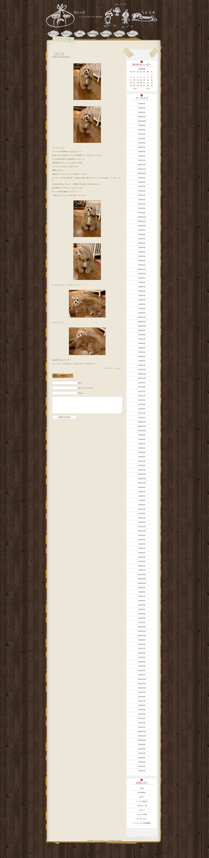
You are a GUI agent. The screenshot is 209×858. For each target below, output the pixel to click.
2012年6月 (141, 653)
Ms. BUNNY (142, 792)
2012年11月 (142, 631)
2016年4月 (141, 457)
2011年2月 (141, 723)
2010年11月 (142, 736)
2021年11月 (142, 169)
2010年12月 (142, 731)
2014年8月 (141, 540)
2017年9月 (141, 383)
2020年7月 (141, 239)
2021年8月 (141, 182)
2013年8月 (141, 592)
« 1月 (135, 88)
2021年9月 (141, 178)
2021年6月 (141, 191)
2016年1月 (141, 470)
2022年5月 (141, 143)
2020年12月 (142, 217)
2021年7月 (141, 186)
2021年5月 (141, 195)
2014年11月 (142, 531)
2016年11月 (142, 426)
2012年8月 (141, 644)
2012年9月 (141, 640)
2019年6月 (141, 291)
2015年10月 (142, 483)
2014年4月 (141, 557)
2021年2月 (141, 208)
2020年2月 (141, 260)
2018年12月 (142, 317)
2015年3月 (141, 513)
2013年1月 (141, 622)
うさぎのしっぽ (142, 806)
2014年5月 (141, 553)
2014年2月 (141, 566)
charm (142, 788)
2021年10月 (142, 173)
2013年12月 (142, 574)
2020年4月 (141, 252)
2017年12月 (142, 369)
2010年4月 (141, 766)
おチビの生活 (93, 34)
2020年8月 (141, 234)
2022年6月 (141, 138)
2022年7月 (141, 134)
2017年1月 (141, 417)
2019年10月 (142, 274)
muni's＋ (142, 797)
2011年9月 (141, 692)
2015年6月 (141, 500)
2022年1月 (141, 160)
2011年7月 (141, 701)
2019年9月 (141, 278)
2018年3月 (141, 356)
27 (144, 85)
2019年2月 (141, 308)
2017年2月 (141, 413)
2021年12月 (142, 165)
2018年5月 (141, 348)
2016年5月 (141, 452)
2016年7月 (141, 444)
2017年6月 (141, 396)
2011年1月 (141, 727)
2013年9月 (141, 588)
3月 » (148, 88)
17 (134, 83)
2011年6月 (141, 705)
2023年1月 (141, 112)
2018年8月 (141, 335)
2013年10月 (142, 583)
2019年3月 (141, 304)
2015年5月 (141, 505)
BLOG (80, 34)
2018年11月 (142, 322)
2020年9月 (141, 230)
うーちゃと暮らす (142, 801)
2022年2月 (141, 156)
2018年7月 (141, 339)
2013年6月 (141, 601)
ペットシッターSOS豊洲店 (142, 823)
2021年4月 (141, 199)
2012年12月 (142, 627)
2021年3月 (141, 204)
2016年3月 (141, 461)
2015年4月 (141, 509)
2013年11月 (142, 579)
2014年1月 (141, 570)
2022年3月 (141, 151)
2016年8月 (141, 439)
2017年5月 (141, 400)
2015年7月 (141, 496)
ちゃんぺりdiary (142, 814)
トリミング (117, 368)
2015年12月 (142, 474)
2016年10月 (142, 431)
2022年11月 (142, 117)
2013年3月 (141, 614)
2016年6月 (141, 448)
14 (148, 80)
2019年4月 (141, 300)
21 (148, 83)
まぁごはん (119, 34)
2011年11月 (142, 683)
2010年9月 (141, 744)
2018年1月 (141, 365)
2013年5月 (141, 605)
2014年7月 (141, 544)
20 (144, 83)
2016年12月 (142, 422)
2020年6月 (141, 243)
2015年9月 (141, 487)
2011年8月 (141, 697)
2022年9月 (141, 125)
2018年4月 (141, 352)
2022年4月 (141, 147)
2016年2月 (141, 465)
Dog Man (73, 151)
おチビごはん (106, 34)
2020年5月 (141, 247)
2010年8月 (141, 749)
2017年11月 (142, 374)
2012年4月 (141, 662)
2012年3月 (141, 666)
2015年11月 (142, 479)
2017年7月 (141, 391)
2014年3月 (141, 561)
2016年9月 (141, 435)
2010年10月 (142, 740)
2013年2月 (141, 618)
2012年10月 (142, 635)
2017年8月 (141, 387)
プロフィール (67, 34)
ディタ (110, 368)
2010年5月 (141, 762)
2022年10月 (142, 121)
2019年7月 (141, 287)
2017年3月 (141, 409)
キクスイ (142, 810)
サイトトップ (53, 34)
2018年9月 (141, 330)
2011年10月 (142, 688)
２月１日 (58, 53)
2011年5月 (141, 710)
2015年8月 (141, 492)
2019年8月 (141, 282)
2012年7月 (141, 649)
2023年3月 (141, 104)
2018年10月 (142, 326)
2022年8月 (141, 130)
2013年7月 (141, 596)
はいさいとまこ (142, 819)
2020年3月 (141, 256)
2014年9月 (141, 535)
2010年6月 (141, 758)
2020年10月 (142, 226)
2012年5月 (141, 657)
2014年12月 (142, 526)
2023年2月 (141, 108)
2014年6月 (141, 548)
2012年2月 (141, 670)
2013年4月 (141, 609)
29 (152, 85)
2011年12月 (142, 679)
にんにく (133, 34)
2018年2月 (141, 361)
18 (138, 83)
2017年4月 (141, 404)
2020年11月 (142, 221)
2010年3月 (141, 771)
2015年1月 (141, 522)
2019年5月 (141, 295)
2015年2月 (141, 518)
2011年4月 (141, 714)
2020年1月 (141, 265)
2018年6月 (141, 343)
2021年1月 (141, 213)
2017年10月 (142, 378)
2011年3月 (141, 718)
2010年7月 (141, 753)
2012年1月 (141, 675)
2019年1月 (141, 313)
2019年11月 (142, 269)
